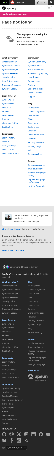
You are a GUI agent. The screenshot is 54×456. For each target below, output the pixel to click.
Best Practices (8, 115)
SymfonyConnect (35, 65)
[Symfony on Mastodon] (26, 434)
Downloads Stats (35, 92)
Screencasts (7, 134)
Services (31, 161)
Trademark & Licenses (11, 85)
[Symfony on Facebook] (41, 434)
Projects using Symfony (38, 73)
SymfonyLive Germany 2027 (14, 14)
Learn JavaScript (9, 145)
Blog (30, 103)
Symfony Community (37, 61)
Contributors (33, 77)
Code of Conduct (35, 89)
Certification (7, 127)
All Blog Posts (34, 107)
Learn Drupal (8, 149)
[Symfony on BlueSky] (4, 440)
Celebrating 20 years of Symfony (24, 267)
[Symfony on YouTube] (48, 434)
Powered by (33, 370)
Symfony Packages (10, 69)
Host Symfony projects (37, 186)
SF (3, 2)
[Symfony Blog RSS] (26, 440)
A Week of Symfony (36, 111)
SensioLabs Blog (35, 154)
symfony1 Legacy (9, 89)
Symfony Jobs (34, 81)
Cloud (30, 119)
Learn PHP (6, 141)
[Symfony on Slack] (11, 434)
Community (33, 58)
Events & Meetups (36, 69)
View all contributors (11, 229)
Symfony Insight (35, 146)
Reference (6, 107)
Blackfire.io (19, 2)
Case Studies (33, 115)
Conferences (33, 127)
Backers (31, 85)
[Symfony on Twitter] (19, 434)
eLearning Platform (10, 123)
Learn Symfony (9, 96)
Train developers (35, 169)
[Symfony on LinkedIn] (33, 434)
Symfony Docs (8, 100)
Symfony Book (8, 103)
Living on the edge (36, 134)
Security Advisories (36, 142)
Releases (32, 138)
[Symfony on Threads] (11, 440)
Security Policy (8, 77)
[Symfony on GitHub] (4, 434)
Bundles (5, 111)
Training (5, 119)
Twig (30, 150)
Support (31, 96)
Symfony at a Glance (11, 65)
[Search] (51, 2)
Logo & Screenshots (10, 81)
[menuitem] (14, 61)
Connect (43, 2)
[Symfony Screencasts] (19, 440)
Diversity (32, 130)
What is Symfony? (10, 58)
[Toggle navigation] (49, 8)
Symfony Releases (10, 73)
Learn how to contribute (13, 250)
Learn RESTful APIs (10, 153)
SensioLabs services (36, 165)
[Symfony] (23, 8)
